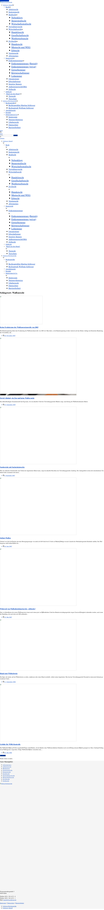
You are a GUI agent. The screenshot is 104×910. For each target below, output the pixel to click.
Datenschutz (13, 124)
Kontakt (8, 112)
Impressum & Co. (11, 114)
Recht (7, 7)
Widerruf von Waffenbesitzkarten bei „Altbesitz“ (18, 608)
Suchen (15, 135)
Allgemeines (13, 55)
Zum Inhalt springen (4, 0)
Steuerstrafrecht (18, 20)
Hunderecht (16, 44)
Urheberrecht (13, 122)
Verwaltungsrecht (15, 26)
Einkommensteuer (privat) (23, 66)
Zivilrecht (12, 41)
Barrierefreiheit (14, 127)
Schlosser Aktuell (8, 5)
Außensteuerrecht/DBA (17, 86)
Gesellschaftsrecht (20, 35)
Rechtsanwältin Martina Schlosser (21, 105)
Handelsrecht (17, 32)
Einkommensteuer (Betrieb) (24, 63)
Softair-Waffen (5, 538)
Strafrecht (12, 14)
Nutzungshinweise (15, 119)
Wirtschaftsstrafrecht (21, 23)
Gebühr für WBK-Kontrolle (10, 744)
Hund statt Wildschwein (8, 673)
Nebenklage (17, 17)
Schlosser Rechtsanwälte (9, 101)
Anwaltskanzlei (11, 110)
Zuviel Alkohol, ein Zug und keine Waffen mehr (17, 398)
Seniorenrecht (13, 12)
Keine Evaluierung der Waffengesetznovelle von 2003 (19, 327)
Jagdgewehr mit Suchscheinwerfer (12, 467)
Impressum (12, 117)
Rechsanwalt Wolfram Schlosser (21, 108)
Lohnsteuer (16, 75)
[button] (52, 133)
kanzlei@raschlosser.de (9, 900)
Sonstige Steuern (15, 84)
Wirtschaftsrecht (15, 29)
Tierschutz (12, 98)
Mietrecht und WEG (20, 47)
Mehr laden (3, 755)
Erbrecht (15, 50)
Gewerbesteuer (18, 69)
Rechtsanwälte (10, 103)
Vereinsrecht (13, 53)
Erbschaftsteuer (14, 81)
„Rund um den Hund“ (13, 94)
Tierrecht (12, 96)
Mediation (6, 768)
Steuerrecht (9, 58)
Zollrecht (12, 89)
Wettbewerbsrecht (19, 38)
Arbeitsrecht (13, 9)
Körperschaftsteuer (20, 72)
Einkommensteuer (15, 60)
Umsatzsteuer (13, 78)
